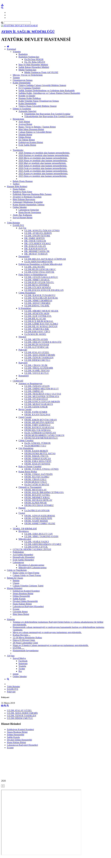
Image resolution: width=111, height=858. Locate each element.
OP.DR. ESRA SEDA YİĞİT (37, 461)
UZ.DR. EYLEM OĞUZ (36, 399)
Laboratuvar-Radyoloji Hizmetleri (28, 606)
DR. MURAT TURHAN (36, 254)
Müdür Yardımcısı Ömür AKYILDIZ (41, 72)
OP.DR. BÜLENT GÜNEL (37, 495)
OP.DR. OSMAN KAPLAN (37, 458)
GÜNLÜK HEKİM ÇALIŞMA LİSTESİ (32, 549)
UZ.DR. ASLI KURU (34, 267)
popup (15, 674)
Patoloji (21, 508)
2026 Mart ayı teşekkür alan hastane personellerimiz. (42, 163)
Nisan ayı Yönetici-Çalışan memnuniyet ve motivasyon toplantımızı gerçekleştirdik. (51, 645)
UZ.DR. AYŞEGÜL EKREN (38, 233)
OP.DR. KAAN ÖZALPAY (37, 414)
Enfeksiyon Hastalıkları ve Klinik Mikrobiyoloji (40, 264)
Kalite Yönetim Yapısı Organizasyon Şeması (38, 101)
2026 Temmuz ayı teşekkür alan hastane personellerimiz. (44, 153)
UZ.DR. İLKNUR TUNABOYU (40, 295)
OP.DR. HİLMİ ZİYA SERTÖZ (39, 422)
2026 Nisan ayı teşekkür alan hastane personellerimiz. (42, 160)
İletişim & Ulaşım (15, 578)
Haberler (11, 619)
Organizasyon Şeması (23, 80)
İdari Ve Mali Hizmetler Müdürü (33, 64)
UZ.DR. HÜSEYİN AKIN (36, 313)
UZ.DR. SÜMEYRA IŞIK (36, 329)
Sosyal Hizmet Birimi (22, 217)
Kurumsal (11, 49)
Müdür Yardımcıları (27, 70)
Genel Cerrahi (24, 417)
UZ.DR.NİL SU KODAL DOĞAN (40, 326)
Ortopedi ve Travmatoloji (29, 487)
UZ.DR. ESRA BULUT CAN (38, 534)
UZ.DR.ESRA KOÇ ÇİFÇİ (37, 331)
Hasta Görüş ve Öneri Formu (26, 573)
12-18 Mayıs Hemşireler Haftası (27, 637)
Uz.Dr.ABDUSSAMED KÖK (38, 261)
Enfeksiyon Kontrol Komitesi (26, 591)
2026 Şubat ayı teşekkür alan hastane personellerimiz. (42, 165)
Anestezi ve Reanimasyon (30, 383)
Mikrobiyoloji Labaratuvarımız (32, 567)
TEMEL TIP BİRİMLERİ (25, 528)
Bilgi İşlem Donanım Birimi (31, 129)
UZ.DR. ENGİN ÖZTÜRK (37, 235)
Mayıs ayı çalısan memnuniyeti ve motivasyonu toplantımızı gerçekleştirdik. (47, 632)
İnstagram (22, 663)
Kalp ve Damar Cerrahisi (29, 466)
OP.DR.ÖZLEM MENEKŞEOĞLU (41, 438)
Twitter (21, 668)
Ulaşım (16, 583)
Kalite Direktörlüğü (21, 83)
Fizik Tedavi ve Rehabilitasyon (32, 274)
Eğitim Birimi (24, 137)
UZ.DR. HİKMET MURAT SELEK (41, 311)
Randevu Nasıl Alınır (22, 191)
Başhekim (23, 54)
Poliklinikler (18, 552)
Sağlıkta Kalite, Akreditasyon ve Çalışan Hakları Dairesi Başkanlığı (49, 93)
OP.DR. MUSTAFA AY (35, 490)
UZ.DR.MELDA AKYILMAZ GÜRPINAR (45, 259)
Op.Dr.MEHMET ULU (35, 445)
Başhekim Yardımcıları (28, 57)
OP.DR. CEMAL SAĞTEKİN (38, 474)
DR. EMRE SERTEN (34, 238)
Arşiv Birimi (24, 121)
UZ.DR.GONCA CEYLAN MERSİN (42, 401)
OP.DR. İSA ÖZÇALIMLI (36, 477)
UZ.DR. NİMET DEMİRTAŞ (38, 300)
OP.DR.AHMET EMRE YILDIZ (39, 523)
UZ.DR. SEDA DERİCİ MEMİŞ (39, 355)
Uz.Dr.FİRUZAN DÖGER (37, 510)
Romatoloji (23, 375)
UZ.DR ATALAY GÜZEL (36, 352)
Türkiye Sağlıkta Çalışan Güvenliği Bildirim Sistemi (42, 85)
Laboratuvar (18, 562)
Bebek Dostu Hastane (23, 181)
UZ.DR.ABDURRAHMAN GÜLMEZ (42, 544)
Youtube (22, 666)
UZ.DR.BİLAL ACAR (35, 318)
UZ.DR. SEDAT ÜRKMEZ (37, 303)
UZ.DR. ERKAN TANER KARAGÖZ (42, 342)
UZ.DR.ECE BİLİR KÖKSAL (38, 321)
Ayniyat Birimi (25, 124)
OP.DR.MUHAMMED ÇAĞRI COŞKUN (44, 435)
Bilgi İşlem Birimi (21, 614)
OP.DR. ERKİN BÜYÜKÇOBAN (40, 420)
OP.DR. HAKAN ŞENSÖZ (37, 464)
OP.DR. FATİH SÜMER (35, 412)
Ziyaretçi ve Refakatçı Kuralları (27, 197)
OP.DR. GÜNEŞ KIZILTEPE (38, 518)
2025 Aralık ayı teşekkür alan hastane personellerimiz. (43, 171)
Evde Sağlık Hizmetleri (23, 560)
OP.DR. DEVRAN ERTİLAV (38, 500)
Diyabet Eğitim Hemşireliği (25, 601)
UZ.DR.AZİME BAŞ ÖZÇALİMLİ (41, 324)
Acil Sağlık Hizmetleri (23, 554)
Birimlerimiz (18, 119)
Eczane (16, 609)
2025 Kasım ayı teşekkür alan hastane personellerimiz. (43, 173)
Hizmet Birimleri (14, 588)
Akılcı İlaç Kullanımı (22, 215)
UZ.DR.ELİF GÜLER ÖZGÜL (39, 282)
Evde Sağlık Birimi (27, 145)
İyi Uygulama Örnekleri (29, 88)
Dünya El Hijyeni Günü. (24, 640)
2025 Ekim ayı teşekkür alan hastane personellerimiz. (42, 176)
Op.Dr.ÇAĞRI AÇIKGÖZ (36, 484)
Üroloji (21, 513)
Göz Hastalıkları (25, 448)
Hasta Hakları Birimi (22, 604)
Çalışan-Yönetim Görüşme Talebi (28, 585)
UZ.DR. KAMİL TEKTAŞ (37, 370)
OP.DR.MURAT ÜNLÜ (35, 482)
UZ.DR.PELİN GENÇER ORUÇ (40, 269)
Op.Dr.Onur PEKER (34, 59)
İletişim (16, 580)
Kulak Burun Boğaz (27, 471)
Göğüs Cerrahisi (25, 440)
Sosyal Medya (19, 658)
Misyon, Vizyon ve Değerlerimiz (28, 75)
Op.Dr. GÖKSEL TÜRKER (37, 443)
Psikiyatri (22, 350)
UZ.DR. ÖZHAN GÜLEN (37, 386)
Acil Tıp (22, 228)
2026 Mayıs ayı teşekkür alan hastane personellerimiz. (43, 158)
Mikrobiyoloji (24, 539)
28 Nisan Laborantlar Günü (25, 643)
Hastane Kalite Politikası (29, 98)
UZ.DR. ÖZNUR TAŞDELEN (38, 357)
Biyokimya (23, 531)
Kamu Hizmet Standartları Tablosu (28, 204)
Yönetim (17, 51)
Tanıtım (16, 77)
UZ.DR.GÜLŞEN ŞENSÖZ (37, 287)
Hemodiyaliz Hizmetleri (24, 557)
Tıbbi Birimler (13, 223)
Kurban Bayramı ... (21, 635)
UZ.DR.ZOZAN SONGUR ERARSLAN (44, 290)
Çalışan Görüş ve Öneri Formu (27, 575)
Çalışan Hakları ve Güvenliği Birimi (34, 132)
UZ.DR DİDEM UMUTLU (37, 360)
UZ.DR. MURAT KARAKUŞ (38, 404)
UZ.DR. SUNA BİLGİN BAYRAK (41, 298)
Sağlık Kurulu (19, 598)
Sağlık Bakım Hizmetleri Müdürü (33, 67)
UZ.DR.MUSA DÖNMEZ (36, 285)
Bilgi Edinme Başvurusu (24, 199)
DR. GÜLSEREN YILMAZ (37, 243)
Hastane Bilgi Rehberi (17, 186)
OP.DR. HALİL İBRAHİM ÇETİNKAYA (44, 492)
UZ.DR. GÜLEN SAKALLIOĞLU (41, 277)
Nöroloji (22, 337)
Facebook (22, 661)
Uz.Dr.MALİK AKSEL (35, 334)
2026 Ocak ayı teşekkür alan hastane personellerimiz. (42, 168)
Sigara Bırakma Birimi (23, 593)
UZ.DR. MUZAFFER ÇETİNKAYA (41, 396)
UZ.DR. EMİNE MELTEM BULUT (41, 388)
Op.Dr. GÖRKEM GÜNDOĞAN (40, 433)
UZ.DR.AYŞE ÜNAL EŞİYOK (39, 272)
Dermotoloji (23, 256)
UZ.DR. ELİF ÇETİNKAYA (37, 316)
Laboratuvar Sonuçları (28, 210)
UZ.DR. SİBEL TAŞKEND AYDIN (41, 536)
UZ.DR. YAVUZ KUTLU (36, 373)
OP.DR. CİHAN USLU (35, 479)
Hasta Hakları (19, 189)
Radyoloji (22, 363)
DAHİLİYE (18, 225)
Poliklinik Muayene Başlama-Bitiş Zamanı (32, 194)
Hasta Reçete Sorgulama (29, 212)
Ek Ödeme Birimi (26, 140)
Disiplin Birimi (25, 134)
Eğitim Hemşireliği (21, 596)
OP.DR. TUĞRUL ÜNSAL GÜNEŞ (41, 469)
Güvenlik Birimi (20, 611)
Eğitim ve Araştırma (22, 108)
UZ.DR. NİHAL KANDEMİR (38, 368)
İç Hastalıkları (24, 308)
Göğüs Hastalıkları (27, 293)
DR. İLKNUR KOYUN (35, 248)
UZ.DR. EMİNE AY (34, 391)
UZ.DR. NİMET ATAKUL (37, 280)
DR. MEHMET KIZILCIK (37, 251)
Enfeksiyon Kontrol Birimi (30, 142)
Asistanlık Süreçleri (27, 111)
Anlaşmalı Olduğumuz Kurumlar (28, 202)
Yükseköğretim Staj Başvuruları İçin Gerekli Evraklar (48, 116)
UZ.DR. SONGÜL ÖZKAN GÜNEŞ (42, 230)
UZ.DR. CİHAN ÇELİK (36, 365)
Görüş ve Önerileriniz (17, 570)
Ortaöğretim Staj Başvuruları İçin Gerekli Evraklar (47, 114)
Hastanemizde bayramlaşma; (26, 650)
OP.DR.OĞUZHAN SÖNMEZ (39, 505)
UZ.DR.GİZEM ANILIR (36, 407)
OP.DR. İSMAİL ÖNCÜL (36, 456)
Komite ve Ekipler (26, 95)
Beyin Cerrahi (24, 409)
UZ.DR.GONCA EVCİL (36, 547)
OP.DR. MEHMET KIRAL (37, 497)
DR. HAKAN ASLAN (35, 246)
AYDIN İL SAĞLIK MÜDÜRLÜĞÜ (28, 32)
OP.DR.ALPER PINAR (35, 503)
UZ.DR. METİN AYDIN (36, 339)
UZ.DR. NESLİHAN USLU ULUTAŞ (42, 394)
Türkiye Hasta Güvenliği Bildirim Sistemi (37, 106)
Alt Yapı (10, 655)
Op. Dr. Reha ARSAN (34, 62)
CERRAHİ (18, 381)
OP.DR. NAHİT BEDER (36, 521)
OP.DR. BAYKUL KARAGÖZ (39, 427)
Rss (20, 671)
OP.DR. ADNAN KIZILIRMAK (39, 515)
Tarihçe (16, 184)
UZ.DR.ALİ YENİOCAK (36, 347)
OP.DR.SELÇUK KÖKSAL (37, 430)
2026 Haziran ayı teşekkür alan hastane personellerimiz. (43, 155)
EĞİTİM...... (18, 648)
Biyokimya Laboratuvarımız (31, 565)
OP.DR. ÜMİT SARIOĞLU (37, 425)
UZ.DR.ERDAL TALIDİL (36, 305)
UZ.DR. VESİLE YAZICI (36, 541)
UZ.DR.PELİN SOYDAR (36, 344)
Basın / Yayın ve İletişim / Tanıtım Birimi (37, 127)
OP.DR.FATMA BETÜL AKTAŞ (40, 453)
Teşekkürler (18, 150)
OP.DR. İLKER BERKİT (36, 451)
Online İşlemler (20, 207)
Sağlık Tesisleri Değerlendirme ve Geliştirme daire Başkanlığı (46, 90)
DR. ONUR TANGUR (35, 241)
